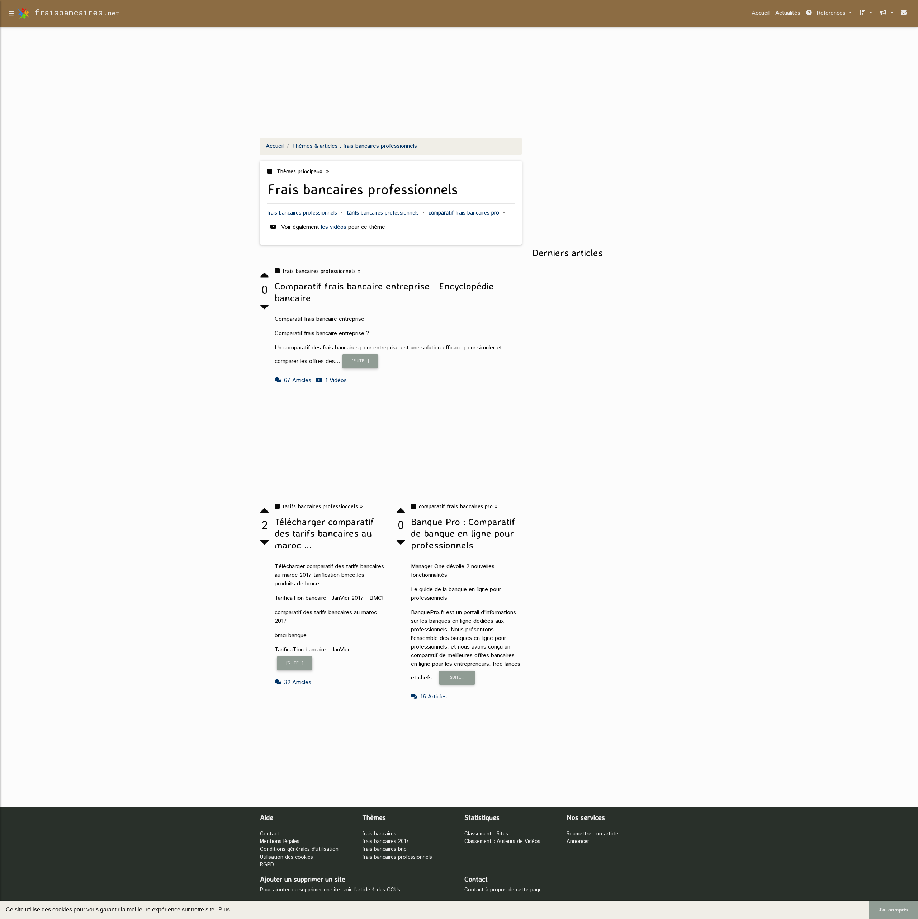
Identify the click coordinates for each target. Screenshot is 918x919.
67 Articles (297, 380)
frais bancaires (379, 834)
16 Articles (433, 697)
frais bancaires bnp (384, 849)
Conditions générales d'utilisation (299, 849)
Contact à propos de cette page (503, 890)
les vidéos (334, 227)
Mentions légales (279, 841)
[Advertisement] (459, 82)
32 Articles (297, 682)
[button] (865, 13)
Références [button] (831, 13)
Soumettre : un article (592, 834)
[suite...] (360, 361)
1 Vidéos (336, 380)
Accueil (761, 13)
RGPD (267, 864)
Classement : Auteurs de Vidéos (502, 841)
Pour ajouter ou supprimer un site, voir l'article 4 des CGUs (330, 890)
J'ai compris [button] (893, 910)
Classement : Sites (486, 834)
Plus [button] (224, 909)
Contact (269, 834)
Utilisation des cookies (286, 857)
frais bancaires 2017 (385, 841)
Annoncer (578, 841)
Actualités (787, 13)
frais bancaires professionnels (397, 857)
